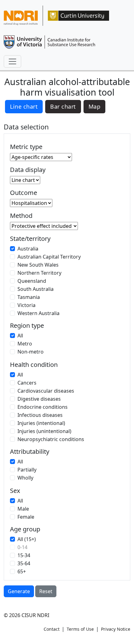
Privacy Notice (115, 629)
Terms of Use (80, 629)
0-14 (22, 547)
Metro (24, 343)
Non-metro (30, 351)
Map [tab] (95, 106)
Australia (27, 248)
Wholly (25, 477)
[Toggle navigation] (12, 61)
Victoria (26, 305)
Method (21, 215)
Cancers (26, 382)
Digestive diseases (39, 398)
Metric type (26, 147)
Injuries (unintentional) (44, 431)
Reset (45, 591)
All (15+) (26, 539)
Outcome (23, 192)
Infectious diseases (40, 415)
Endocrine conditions (42, 407)
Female (25, 516)
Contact (52, 629)
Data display (27, 170)
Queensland (31, 280)
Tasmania (28, 297)
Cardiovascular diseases (45, 390)
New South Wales (38, 264)
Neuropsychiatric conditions (50, 439)
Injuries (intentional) (41, 423)
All (20, 335)
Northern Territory (39, 272)
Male (23, 508)
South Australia (35, 289)
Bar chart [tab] (63, 106)
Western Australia (38, 313)
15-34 (23, 555)
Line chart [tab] (24, 106)
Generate (19, 591)
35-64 (23, 563)
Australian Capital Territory (49, 256)
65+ (21, 571)
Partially (26, 469)
